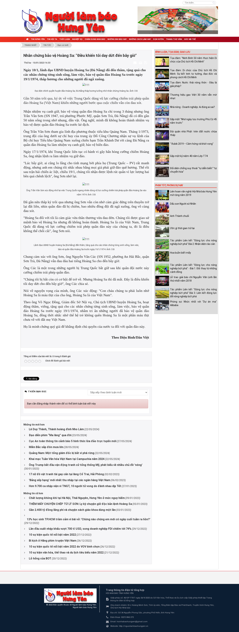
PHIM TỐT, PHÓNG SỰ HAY (169, 185)
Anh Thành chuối (179, 216)
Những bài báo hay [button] (117, 39)
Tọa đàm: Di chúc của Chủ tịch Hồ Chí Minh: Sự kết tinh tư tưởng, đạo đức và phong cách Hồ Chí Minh (193, 74)
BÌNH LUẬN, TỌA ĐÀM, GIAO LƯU (172, 52)
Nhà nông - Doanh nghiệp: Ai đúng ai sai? (192, 107)
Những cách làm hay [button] (140, 39)
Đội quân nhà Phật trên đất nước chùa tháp (193, 133)
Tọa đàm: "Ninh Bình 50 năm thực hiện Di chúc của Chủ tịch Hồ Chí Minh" (193, 60)
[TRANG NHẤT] (27, 39)
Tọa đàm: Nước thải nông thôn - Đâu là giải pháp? (193, 84)
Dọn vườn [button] (158, 39)
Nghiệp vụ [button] (77, 39)
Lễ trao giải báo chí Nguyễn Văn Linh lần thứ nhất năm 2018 (193, 279)
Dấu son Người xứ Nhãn (183, 203)
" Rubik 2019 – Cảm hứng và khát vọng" (191, 143)
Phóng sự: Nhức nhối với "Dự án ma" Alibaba (193, 303)
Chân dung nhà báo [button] (95, 39)
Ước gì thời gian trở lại (182, 228)
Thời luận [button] (64, 39)
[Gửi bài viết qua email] (135, 62)
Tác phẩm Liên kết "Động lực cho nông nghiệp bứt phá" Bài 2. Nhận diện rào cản (193, 242)
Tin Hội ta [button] (52, 39)
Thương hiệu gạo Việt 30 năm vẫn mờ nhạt (193, 96)
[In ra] (141, 62)
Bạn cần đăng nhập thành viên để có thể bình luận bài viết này (61, 403)
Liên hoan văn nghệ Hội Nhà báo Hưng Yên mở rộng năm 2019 (193, 193)
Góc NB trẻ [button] (190, 39)
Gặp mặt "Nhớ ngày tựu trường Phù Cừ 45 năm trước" (193, 121)
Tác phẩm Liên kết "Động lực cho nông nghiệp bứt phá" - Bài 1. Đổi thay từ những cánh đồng (193, 268)
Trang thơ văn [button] (174, 39)
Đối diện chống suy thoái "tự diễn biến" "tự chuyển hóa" (193, 170)
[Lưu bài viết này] (146, 62)
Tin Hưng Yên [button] (38, 39)
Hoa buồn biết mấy (180, 252)
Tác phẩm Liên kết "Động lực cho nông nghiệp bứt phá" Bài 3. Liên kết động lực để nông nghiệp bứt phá (193, 293)
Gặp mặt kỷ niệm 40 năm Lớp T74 (189, 156)
